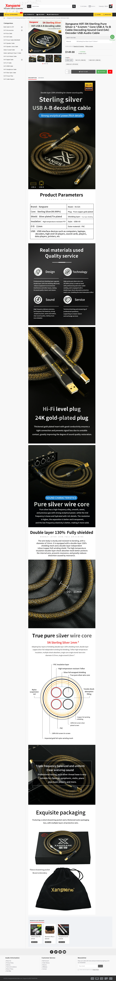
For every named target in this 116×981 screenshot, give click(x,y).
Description (32, 77)
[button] (30, 58)
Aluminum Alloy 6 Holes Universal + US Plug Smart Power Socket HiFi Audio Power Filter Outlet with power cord (50, 936)
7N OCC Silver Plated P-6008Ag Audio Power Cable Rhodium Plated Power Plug (36, 936)
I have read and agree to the (89, 969)
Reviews (41, 77)
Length (67, 57)
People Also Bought (37, 920)
